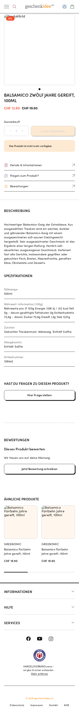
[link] (39, 49)
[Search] (14, 6)
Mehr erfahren (39, 673)
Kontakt (53, 705)
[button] (8, 131)
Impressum (36, 705)
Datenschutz (17, 705)
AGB (66, 705)
